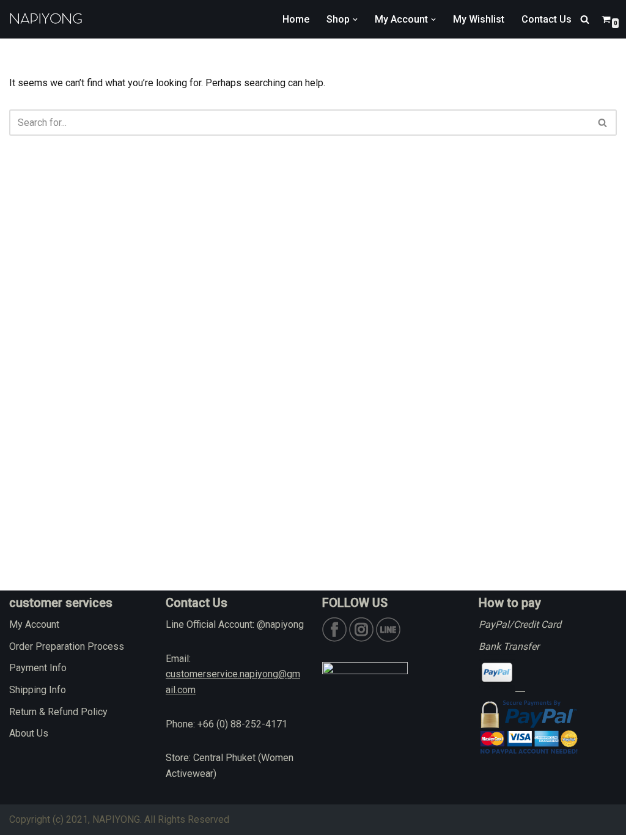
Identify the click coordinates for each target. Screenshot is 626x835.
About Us (28, 733)
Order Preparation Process (66, 646)
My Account (34, 624)
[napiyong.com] (46, 19)
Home (295, 19)
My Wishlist (478, 19)
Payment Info (38, 668)
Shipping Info (37, 690)
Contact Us (546, 19)
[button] (355, 19)
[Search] (584, 19)
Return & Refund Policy (58, 712)
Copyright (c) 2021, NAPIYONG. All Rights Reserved (119, 819)
